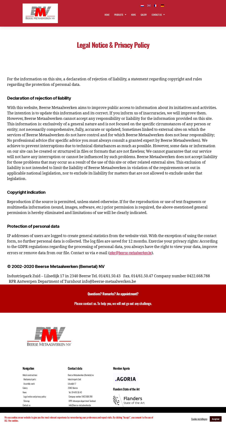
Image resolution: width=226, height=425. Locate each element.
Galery (144, 14)
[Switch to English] (149, 5)
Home (107, 14)
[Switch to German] (162, 5)
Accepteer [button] (215, 419)
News (133, 14)
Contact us (157, 14)
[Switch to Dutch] (142, 5)
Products (118, 14)
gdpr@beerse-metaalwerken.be (130, 252)
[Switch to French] (155, 5)
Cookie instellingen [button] (199, 419)
